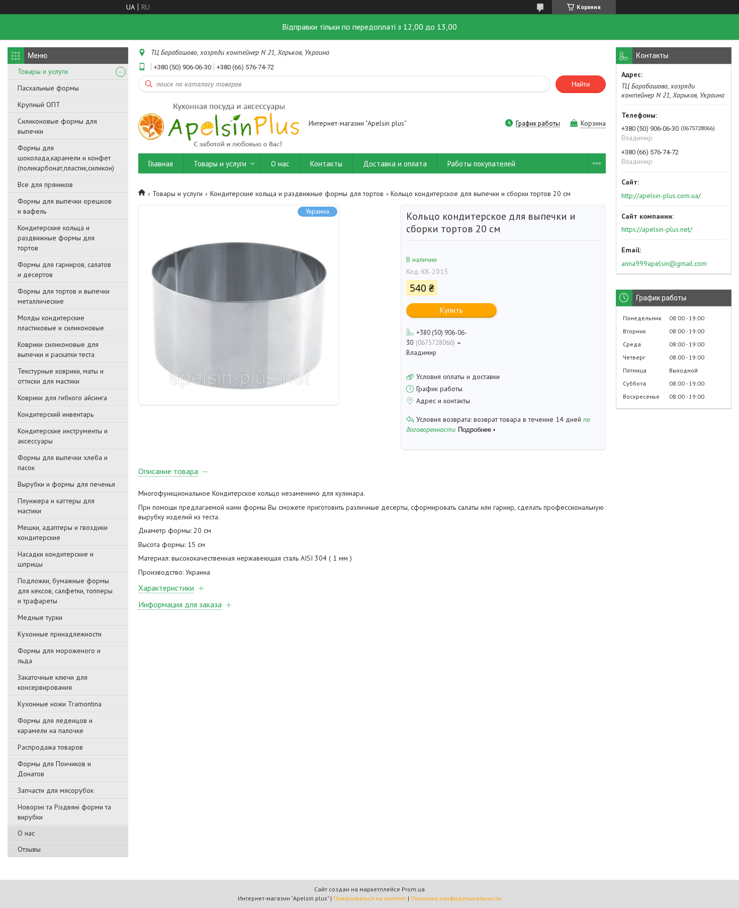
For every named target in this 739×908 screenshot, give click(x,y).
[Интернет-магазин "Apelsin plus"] (218, 124)
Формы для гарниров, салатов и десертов (64, 269)
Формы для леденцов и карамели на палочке (55, 725)
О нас (26, 833)
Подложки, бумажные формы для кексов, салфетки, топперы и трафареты (65, 590)
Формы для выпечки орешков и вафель (65, 206)
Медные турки (40, 617)
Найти (581, 84)
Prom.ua (413, 889)
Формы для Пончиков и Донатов (54, 768)
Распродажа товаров (50, 747)
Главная (160, 163)
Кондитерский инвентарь (56, 414)
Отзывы (29, 849)
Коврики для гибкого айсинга (62, 397)
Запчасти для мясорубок (56, 790)
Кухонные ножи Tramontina (60, 703)
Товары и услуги (43, 71)
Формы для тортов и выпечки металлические (64, 296)
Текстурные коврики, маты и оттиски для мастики (61, 376)
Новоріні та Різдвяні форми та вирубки (64, 812)
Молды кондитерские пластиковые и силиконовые (61, 322)
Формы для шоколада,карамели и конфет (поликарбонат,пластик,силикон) (66, 157)
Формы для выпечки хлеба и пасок (63, 462)
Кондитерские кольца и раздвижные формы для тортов (56, 237)
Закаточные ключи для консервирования (52, 682)
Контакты (326, 163)
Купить (451, 310)
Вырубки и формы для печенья (66, 484)
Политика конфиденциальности (456, 898)
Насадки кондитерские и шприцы (56, 559)
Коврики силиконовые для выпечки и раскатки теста (58, 349)
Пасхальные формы (48, 88)
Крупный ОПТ (39, 104)
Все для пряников (45, 184)
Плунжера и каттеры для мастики (56, 505)
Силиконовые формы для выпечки (57, 126)
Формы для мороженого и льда (59, 655)
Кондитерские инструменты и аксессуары (63, 435)
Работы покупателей (481, 163)
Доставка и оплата (395, 163)
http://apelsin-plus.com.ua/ (661, 195)
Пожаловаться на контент (369, 898)
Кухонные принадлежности (60, 634)
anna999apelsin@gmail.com (664, 263)
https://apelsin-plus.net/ (656, 229)
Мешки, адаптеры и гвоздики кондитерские (63, 532)
